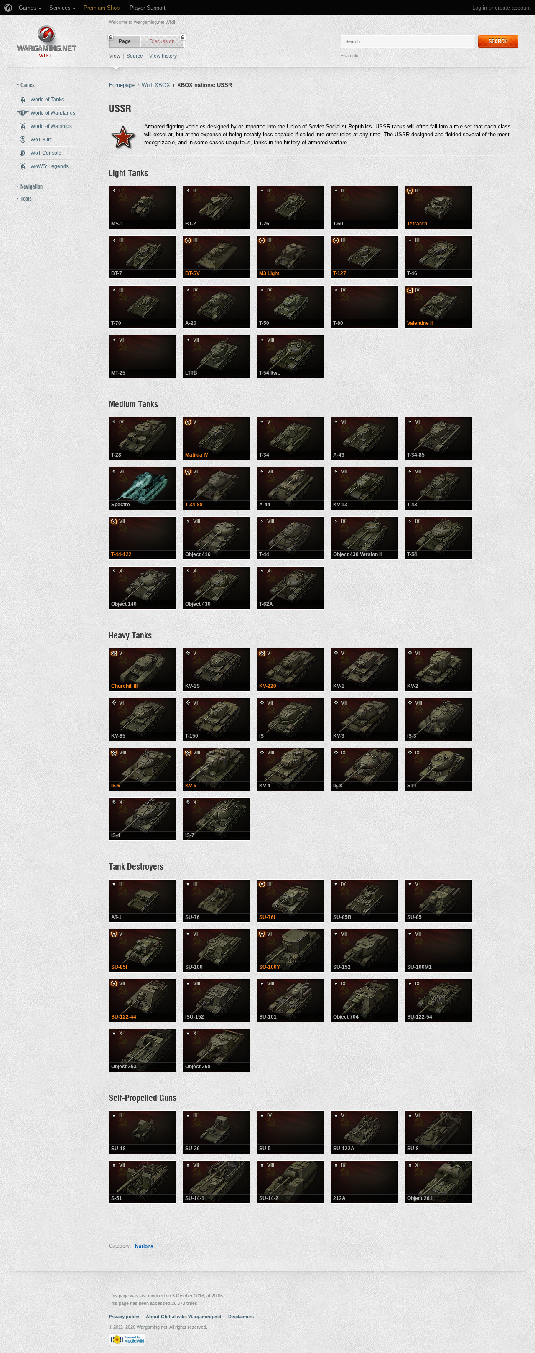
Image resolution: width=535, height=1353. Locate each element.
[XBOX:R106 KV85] (142, 719)
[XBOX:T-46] (438, 257)
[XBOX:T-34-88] (216, 488)
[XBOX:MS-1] (142, 207)
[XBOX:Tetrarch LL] (438, 207)
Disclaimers (241, 1316)
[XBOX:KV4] (290, 769)
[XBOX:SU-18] (142, 1132)
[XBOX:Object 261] (438, 1182)
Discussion (162, 41)
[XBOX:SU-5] (290, 1132)
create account (513, 8)
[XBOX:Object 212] (364, 1182)
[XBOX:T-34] (290, 438)
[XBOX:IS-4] (142, 819)
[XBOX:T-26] (290, 207)
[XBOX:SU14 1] (216, 1182)
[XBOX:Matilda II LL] (216, 438)
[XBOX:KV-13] (364, 488)
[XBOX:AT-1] (142, 901)
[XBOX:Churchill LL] (142, 669)
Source (135, 56)
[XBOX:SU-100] (216, 950)
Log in (479, 8)
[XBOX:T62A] (290, 588)
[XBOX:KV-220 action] (290, 669)
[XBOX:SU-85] (438, 901)
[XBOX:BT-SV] (216, 257)
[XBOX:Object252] (142, 769)
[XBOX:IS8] (364, 769)
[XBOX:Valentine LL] (438, 307)
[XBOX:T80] (364, 307)
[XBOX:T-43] (438, 488)
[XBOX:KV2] (438, 669)
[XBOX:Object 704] (364, 1000)
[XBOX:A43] (364, 438)
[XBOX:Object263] (142, 1050)
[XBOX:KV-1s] (216, 669)
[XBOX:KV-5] (216, 769)
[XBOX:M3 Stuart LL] (290, 257)
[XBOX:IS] (290, 719)
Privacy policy (124, 1316)
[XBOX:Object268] (216, 1050)
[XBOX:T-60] (364, 207)
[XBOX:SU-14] (290, 1182)
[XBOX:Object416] (216, 538)
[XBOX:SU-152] (364, 950)
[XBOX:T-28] (142, 438)
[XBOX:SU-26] (216, 1132)
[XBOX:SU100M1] (438, 950)
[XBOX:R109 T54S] (290, 356)
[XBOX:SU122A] (364, 1132)
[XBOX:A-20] (216, 307)
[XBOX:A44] (290, 488)
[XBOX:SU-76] (216, 901)
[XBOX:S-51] (142, 1182)
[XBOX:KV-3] (364, 719)
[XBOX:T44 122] (142, 538)
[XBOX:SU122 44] (142, 1000)
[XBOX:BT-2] (216, 207)
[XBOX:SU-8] (438, 1132)
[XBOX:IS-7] (216, 819)
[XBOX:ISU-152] (216, 1000)
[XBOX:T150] (216, 719)
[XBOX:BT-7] (142, 257)
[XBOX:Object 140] (142, 588)
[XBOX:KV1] (364, 669)
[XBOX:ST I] (438, 769)
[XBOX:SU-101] (290, 1000)
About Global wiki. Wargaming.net (184, 1316)
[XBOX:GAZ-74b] (364, 901)
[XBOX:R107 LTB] (216, 356)
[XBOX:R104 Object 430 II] (364, 538)
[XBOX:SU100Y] (290, 950)
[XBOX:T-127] (364, 257)
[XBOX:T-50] (290, 307)
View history (163, 56)
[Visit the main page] (47, 41)
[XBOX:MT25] (142, 356)
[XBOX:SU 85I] (142, 950)
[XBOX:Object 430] (216, 588)
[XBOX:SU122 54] (438, 1000)
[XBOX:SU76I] (290, 901)
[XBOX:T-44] (290, 538)
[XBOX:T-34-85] (438, 438)
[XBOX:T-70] (142, 307)
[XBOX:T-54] (438, 538)
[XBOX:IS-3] (438, 719)
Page (125, 41)
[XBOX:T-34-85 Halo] (142, 488)
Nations (144, 1246)
